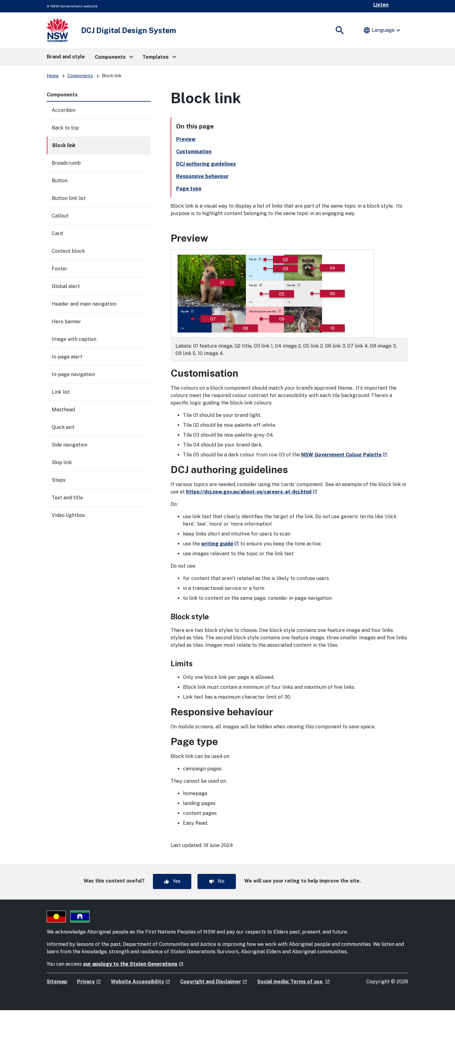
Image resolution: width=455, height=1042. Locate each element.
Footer (59, 269)
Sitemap (57, 982)
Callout (60, 216)
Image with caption (74, 339)
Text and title (67, 498)
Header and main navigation (84, 304)
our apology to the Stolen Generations (133, 964)
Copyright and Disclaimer (213, 982)
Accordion (63, 110)
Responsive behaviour (202, 176)
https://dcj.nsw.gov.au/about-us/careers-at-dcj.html (251, 492)
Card (57, 233)
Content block (68, 251)
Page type (189, 189)
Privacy (89, 982)
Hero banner (66, 321)
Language (382, 30)
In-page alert (67, 357)
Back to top (65, 128)
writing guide (220, 544)
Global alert (66, 286)
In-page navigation (73, 374)
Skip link (62, 462)
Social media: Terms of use (293, 982)
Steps (59, 480)
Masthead (63, 410)
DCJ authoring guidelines (206, 164)
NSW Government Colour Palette (344, 455)
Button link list (69, 198)
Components (80, 75)
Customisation (193, 152)
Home (52, 75)
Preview (186, 139)
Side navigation (69, 445)
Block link (64, 145)
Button (59, 181)
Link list (61, 392)
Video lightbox (68, 515)
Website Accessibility (140, 982)
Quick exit (63, 427)
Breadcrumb (66, 163)
